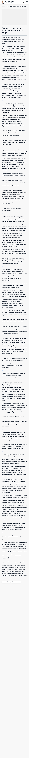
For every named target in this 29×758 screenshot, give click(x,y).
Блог (7, 6)
